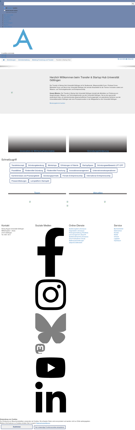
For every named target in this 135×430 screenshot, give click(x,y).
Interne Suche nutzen (11, 10)
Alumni (6, 25)
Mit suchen (11, 8)
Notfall (116, 235)
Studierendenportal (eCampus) (78, 237)
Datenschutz (118, 231)
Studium (6, 21)
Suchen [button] (122, 59)
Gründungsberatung (36, 165)
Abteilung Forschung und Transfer (42, 60)
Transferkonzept (17, 165)
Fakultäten (7, 17)
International (8, 27)
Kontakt (116, 233)
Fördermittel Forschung (56, 170)
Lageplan (117, 239)
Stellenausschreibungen (76, 241)
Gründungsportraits (51, 175)
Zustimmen (17, 427)
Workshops (52, 165)
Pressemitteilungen (19, 181)
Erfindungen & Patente (69, 165)
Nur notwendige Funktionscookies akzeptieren (49, 427)
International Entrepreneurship (98, 175)
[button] (3, 55)
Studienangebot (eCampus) (77, 229)
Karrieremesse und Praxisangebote (25, 175)
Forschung (7, 19)
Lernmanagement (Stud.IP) (77, 235)
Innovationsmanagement (79, 170)
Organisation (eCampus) (76, 231)
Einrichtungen (8, 23)
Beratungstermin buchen (57, 103)
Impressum (117, 241)
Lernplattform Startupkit (40, 181)
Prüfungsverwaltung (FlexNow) (78, 233)
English (130, 59)
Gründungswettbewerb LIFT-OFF (110, 165)
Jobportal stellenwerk (75, 242)
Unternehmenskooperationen (104, 170)
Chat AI (71, 239)
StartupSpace (87, 165)
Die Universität (8, 15)
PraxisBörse (16, 170)
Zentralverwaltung (24, 60)
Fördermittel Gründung (34, 170)
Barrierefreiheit (118, 229)
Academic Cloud (80, 239)
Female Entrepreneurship (73, 175)
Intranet (116, 237)
